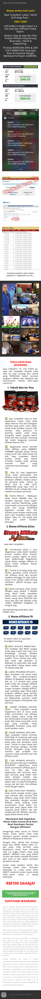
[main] (20, 33)
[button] (3, 994)
